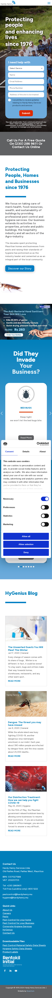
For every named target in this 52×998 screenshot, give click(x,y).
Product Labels (10, 952)
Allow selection (26, 544)
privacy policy (27, 124)
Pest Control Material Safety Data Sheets (24, 945)
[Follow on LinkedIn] (10, 971)
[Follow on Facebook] (5, 971)
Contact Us (9, 933)
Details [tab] (26, 451)
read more (14, 681)
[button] (18, 566)
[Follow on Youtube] (16, 971)
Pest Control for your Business (18, 923)
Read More (26, 437)
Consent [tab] (9, 451)
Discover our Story (19, 268)
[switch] (45, 507)
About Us (7, 910)
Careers (7, 913)
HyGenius (8, 929)
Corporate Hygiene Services (17, 926)
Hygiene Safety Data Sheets (17, 948)
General (24, 653)
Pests (5, 916)
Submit (26, 113)
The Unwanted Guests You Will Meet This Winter (25, 648)
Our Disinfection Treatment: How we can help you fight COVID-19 (24, 800)
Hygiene (26, 806)
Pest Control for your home (17, 920)
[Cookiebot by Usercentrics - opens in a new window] (37, 444)
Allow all (26, 536)
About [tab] (43, 451)
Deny (26, 552)
